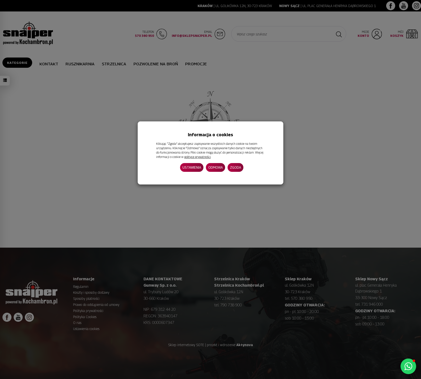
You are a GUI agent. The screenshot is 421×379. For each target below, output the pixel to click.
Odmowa (215, 167)
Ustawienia (191, 167)
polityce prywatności (197, 157)
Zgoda (235, 167)
